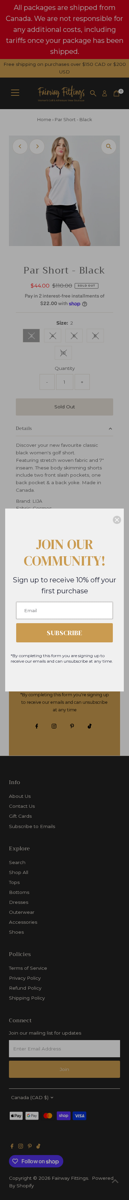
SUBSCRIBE (64, 633)
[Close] (117, 519)
